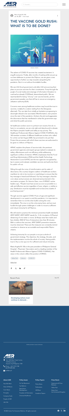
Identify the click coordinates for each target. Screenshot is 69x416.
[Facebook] (58, 411)
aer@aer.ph (9, 370)
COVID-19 (31, 258)
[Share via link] (24, 268)
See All (57, 278)
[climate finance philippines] (21, 288)
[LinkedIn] (64, 411)
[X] (61, 411)
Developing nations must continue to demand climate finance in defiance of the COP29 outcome (20, 299)
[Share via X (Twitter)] (16, 268)
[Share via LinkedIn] (20, 268)
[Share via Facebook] (11, 268)
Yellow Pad (15, 258)
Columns (23, 258)
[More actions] (57, 16)
